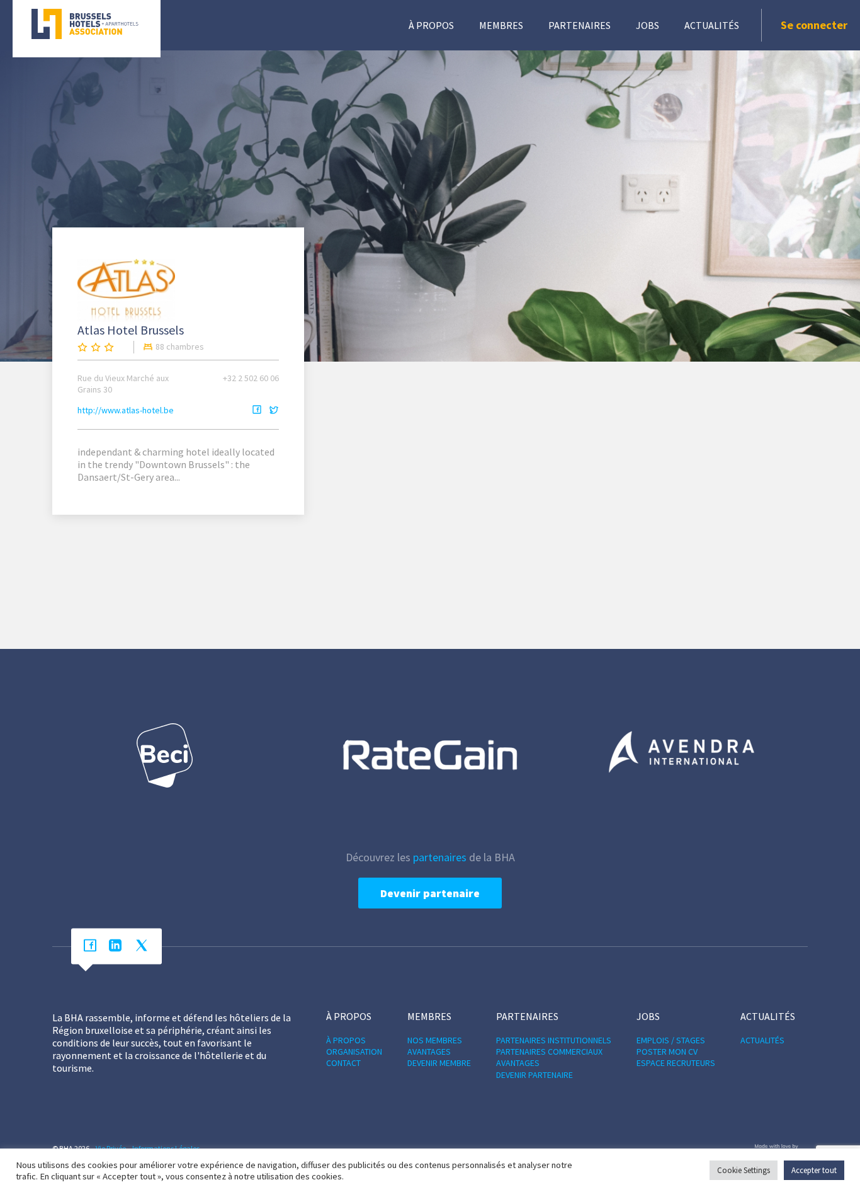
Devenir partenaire (430, 893)
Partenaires (579, 25)
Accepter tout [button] (814, 1170)
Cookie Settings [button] (743, 1170)
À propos (431, 25)
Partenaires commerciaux (549, 1051)
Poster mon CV (667, 1051)
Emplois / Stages (671, 1040)
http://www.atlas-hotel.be (125, 410)
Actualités (711, 25)
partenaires (440, 857)
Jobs (647, 25)
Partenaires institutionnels (553, 1040)
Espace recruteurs (676, 1063)
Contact (343, 1063)
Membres (501, 25)
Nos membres (434, 1040)
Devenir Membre (439, 1063)
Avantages (429, 1051)
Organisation (354, 1051)
